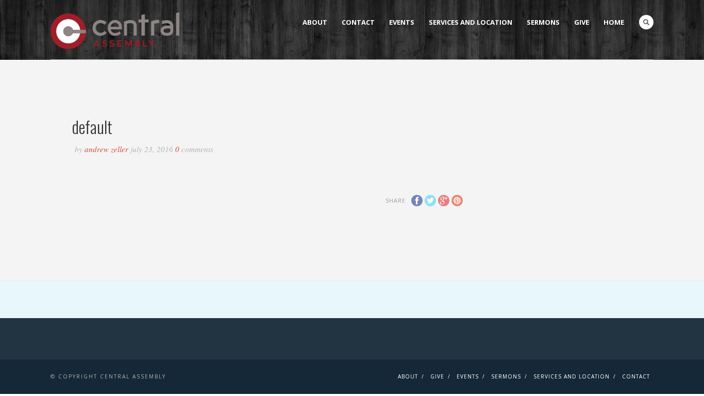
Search (646, 22)
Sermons (543, 22)
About (315, 22)
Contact (358, 22)
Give (581, 22)
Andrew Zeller (107, 149)
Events (401, 22)
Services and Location (470, 22)
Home (614, 22)
